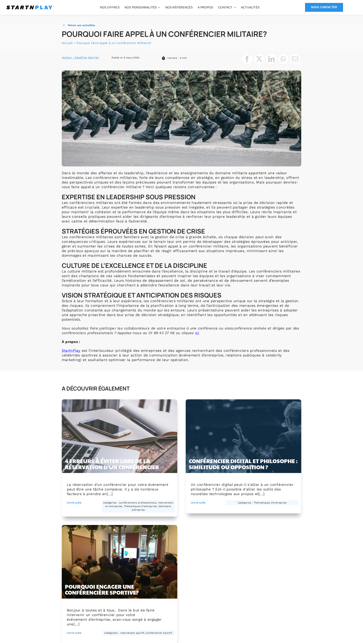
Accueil (67, 43)
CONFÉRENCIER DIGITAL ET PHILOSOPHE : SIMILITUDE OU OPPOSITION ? (243, 464)
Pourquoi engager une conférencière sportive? (102, 589)
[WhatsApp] (283, 59)
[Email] (295, 59)
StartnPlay (71, 350)
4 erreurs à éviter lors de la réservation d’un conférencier (112, 464)
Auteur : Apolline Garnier (80, 57)
